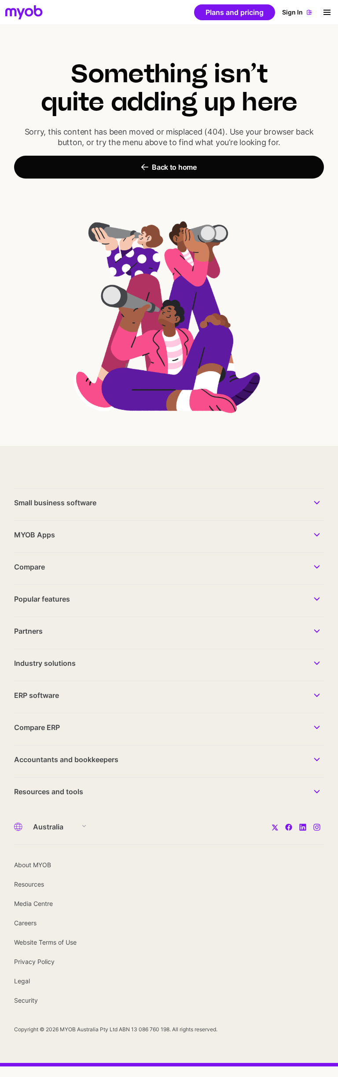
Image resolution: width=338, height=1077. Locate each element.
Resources (29, 884)
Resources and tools (48, 791)
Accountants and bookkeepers (66, 759)
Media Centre (33, 903)
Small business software (55, 502)
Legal (22, 981)
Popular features (42, 599)
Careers (25, 923)
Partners (28, 631)
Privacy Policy (34, 961)
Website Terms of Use (45, 942)
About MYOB (32, 865)
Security (26, 1000)
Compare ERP (37, 727)
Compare (29, 566)
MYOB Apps (34, 534)
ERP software (36, 695)
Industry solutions (45, 663)
